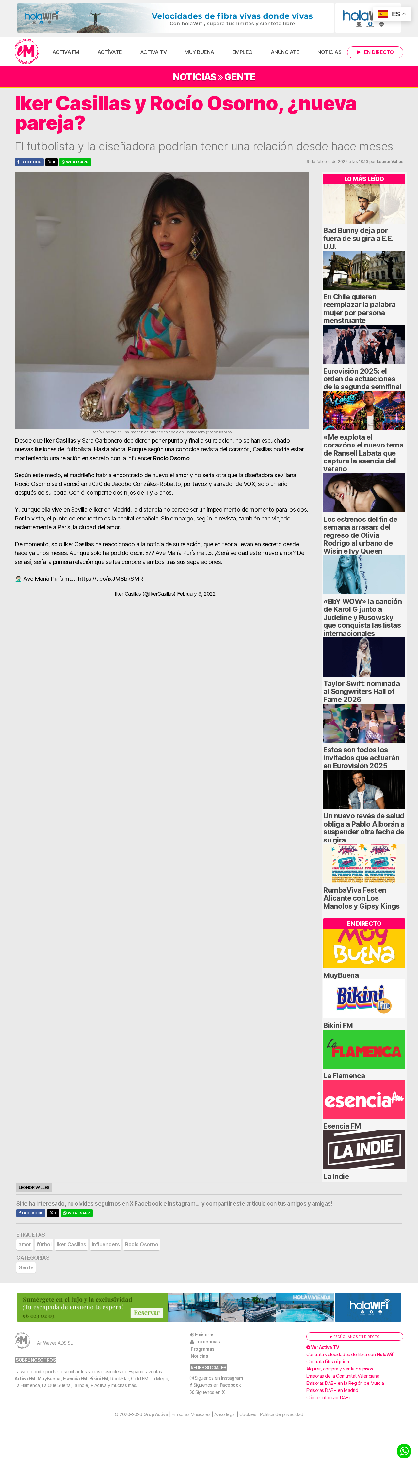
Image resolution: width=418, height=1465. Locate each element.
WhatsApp (76, 162)
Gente (239, 76)
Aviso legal (225, 1414)
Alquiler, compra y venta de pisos (339, 1368)
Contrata (327, 1361)
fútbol (44, 1244)
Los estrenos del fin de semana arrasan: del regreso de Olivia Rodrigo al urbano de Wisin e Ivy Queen (360, 535)
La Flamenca (344, 1075)
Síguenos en (219, 1378)
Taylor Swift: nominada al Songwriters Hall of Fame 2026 (361, 691)
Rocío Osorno (141, 1244)
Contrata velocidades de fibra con (350, 1354)
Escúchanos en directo (356, 1337)
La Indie (336, 1176)
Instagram (182, 1203)
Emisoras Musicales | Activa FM (27, 51)
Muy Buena (199, 52)
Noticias (329, 52)
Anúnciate (285, 52)
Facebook (30, 162)
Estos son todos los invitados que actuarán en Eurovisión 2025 (361, 757)
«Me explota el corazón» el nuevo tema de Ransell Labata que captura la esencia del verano (363, 453)
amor (24, 1244)
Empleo (242, 52)
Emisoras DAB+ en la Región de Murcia (345, 1383)
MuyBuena (341, 975)
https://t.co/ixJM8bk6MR (110, 578)
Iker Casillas (71, 1244)
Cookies (247, 1414)
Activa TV (153, 52)
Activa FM (65, 52)
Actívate (109, 52)
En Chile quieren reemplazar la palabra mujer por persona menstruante (359, 308)
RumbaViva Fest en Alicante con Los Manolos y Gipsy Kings (361, 898)
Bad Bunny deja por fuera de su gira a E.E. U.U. (358, 238)
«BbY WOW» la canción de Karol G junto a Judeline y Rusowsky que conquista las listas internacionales (362, 617)
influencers (106, 1244)
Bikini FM (338, 1025)
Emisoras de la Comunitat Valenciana (342, 1376)
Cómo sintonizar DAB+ (328, 1397)
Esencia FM (342, 1126)
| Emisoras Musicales (176, 1414)
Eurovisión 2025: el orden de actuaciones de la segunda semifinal (362, 379)
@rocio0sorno (218, 432)
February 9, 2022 (196, 594)
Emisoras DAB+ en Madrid (332, 1390)
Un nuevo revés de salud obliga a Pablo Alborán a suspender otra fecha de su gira (363, 828)
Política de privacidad (281, 1414)
